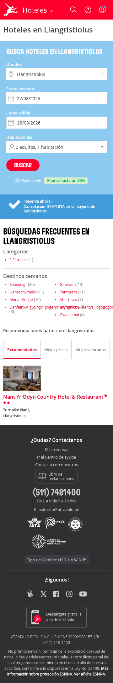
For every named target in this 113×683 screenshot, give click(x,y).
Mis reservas (56, 449)
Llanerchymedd (22, 291)
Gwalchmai (69, 314)
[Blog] (30, 594)
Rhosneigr (18, 284)
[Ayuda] (88, 10)
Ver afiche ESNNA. (90, 673)
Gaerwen (68, 284)
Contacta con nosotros (56, 464)
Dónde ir (14, 64)
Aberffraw (68, 299)
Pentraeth (68, 291)
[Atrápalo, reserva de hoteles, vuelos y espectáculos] (11, 10)
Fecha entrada (20, 88)
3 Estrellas (18, 259)
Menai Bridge (21, 299)
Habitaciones (19, 137)
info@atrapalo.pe (63, 509)
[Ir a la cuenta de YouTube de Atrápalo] (83, 594)
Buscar (23, 165)
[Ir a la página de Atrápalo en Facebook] (56, 594)
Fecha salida (18, 113)
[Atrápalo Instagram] (69, 594)
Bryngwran (69, 307)
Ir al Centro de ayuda (56, 457)
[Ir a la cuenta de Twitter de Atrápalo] (43, 594)
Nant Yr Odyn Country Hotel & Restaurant (53, 397)
